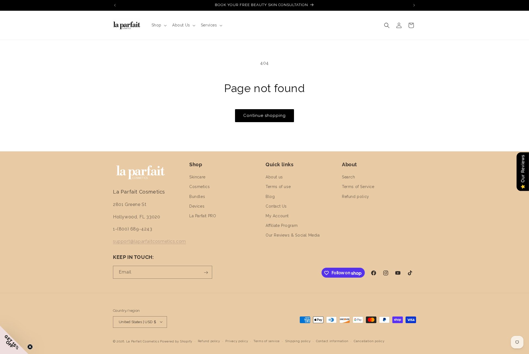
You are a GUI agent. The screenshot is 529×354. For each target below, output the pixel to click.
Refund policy (355, 196)
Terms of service (266, 341)
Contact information (332, 341)
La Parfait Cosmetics (142, 341)
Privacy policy (236, 341)
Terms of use (278, 187)
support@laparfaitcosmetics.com (149, 241)
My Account (277, 216)
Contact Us (276, 206)
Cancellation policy (369, 341)
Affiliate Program (282, 226)
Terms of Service (358, 187)
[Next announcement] (414, 5)
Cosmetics (199, 187)
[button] (158, 25)
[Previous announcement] (115, 5)
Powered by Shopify (176, 341)
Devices (196, 206)
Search (348, 177)
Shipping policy (298, 341)
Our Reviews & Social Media (293, 235)
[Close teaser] (30, 347)
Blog (270, 196)
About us (274, 177)
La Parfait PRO (202, 216)
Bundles (197, 196)
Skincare (197, 177)
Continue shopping (264, 115)
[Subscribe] (206, 272)
